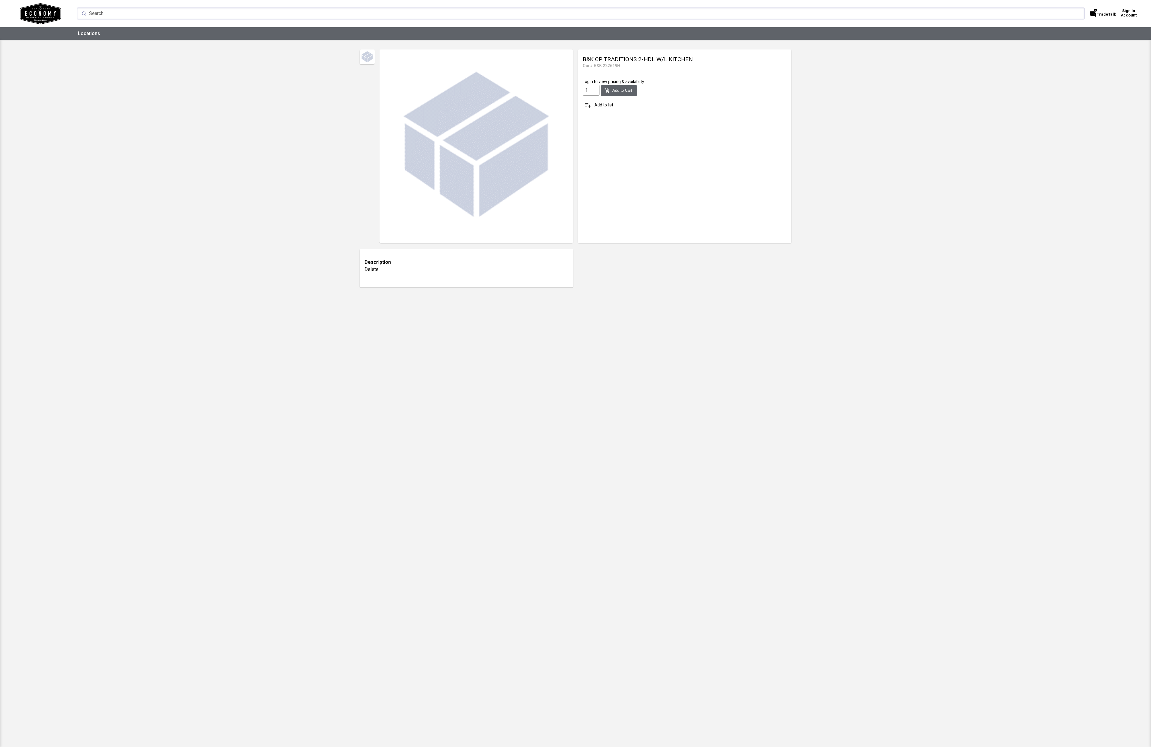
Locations (89, 33)
